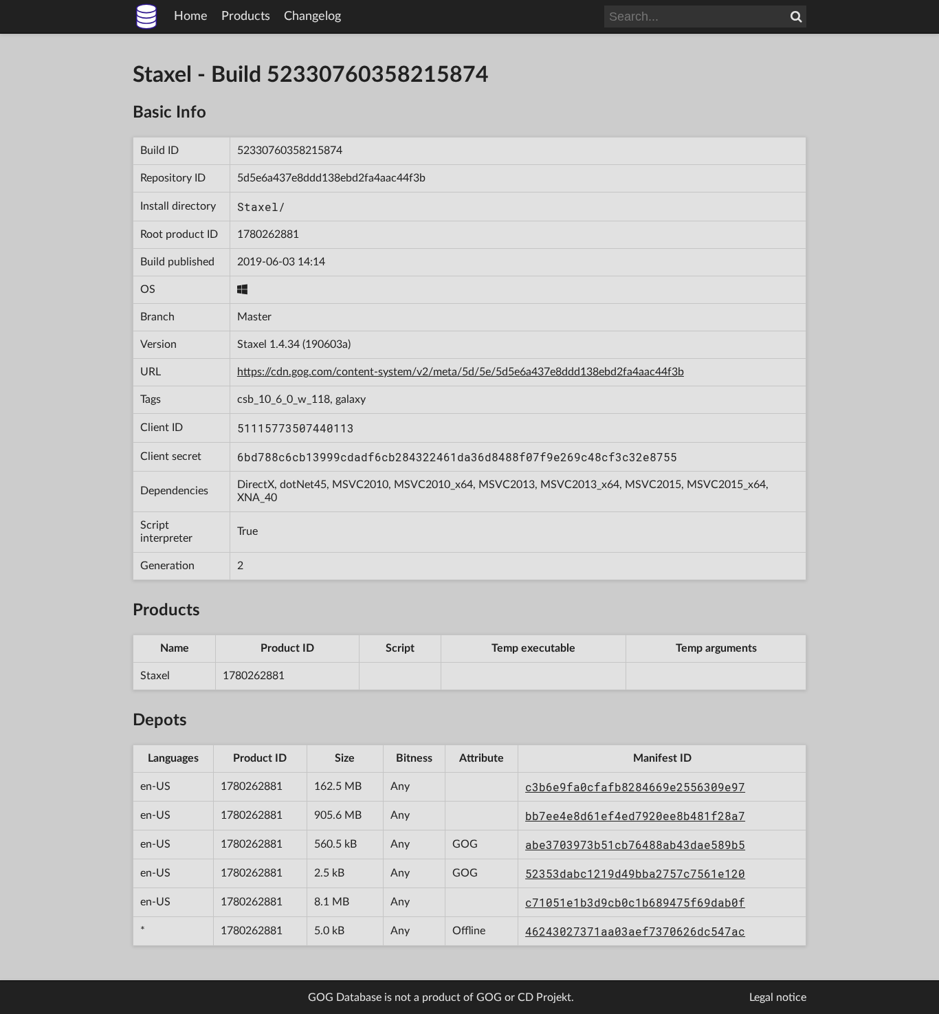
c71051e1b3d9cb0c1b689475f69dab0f (635, 902)
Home (191, 16)
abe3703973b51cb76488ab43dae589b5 (635, 844)
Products (245, 16)
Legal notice (777, 997)
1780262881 (268, 234)
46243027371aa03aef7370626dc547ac (635, 931)
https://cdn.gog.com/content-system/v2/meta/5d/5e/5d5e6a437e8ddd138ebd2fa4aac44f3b (460, 371)
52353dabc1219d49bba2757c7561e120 (635, 873)
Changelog (312, 16)
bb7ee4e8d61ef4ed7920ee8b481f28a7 (635, 815)
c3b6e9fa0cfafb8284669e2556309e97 (635, 787)
